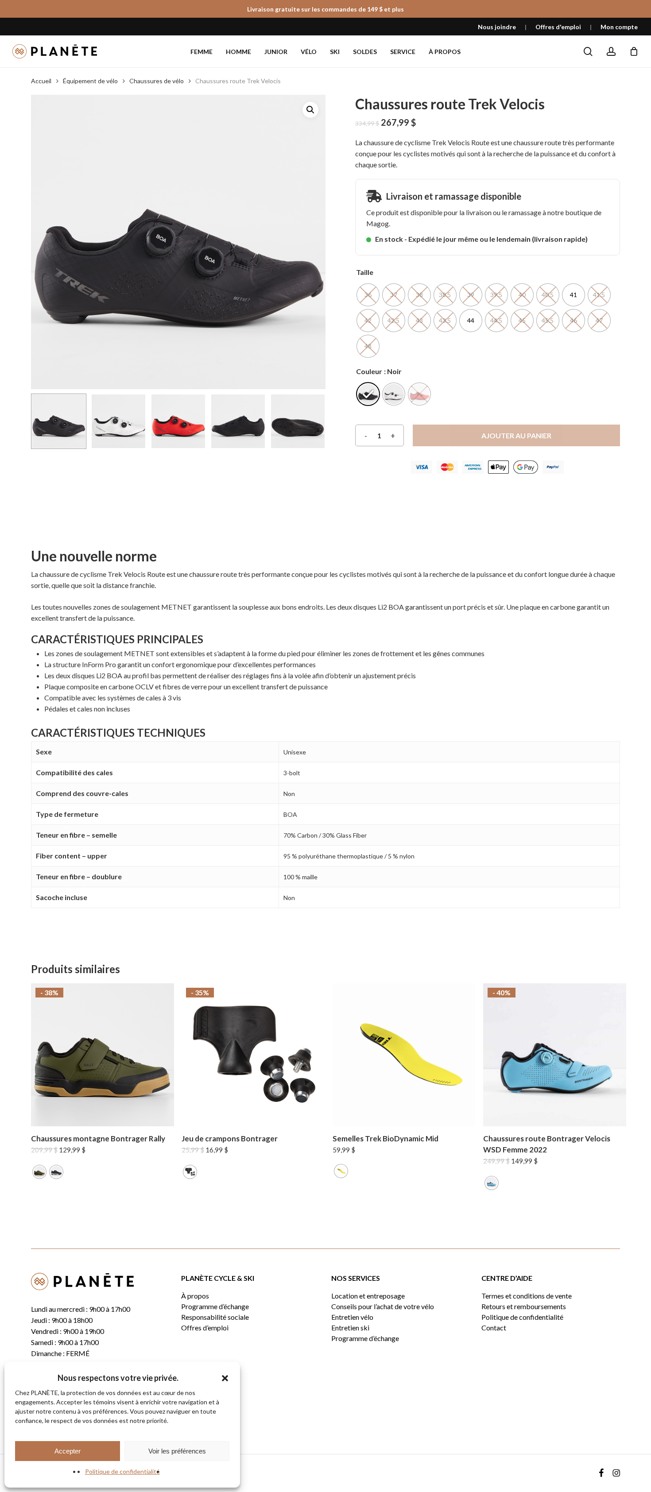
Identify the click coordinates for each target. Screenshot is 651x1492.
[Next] (311, 421)
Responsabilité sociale (215, 1317)
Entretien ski (350, 1327)
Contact (493, 1327)
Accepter (67, 1451)
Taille (364, 272)
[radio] (368, 295)
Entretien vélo (352, 1317)
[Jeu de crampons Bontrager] (253, 1054)
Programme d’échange (215, 1306)
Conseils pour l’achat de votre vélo (382, 1306)
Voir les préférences (177, 1451)
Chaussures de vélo (156, 81)
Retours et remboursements (523, 1306)
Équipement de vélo (90, 81)
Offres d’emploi (205, 1327)
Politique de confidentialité (122, 1471)
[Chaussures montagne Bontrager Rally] (102, 1054)
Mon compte (619, 27)
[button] (225, 1378)
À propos (195, 1295)
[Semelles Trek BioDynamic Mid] (404, 1054)
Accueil (41, 81)
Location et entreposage (368, 1295)
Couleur (369, 371)
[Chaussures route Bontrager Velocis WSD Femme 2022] (554, 1054)
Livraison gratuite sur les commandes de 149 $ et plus (325, 9)
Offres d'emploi (558, 27)
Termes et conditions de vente (526, 1295)
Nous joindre (497, 27)
